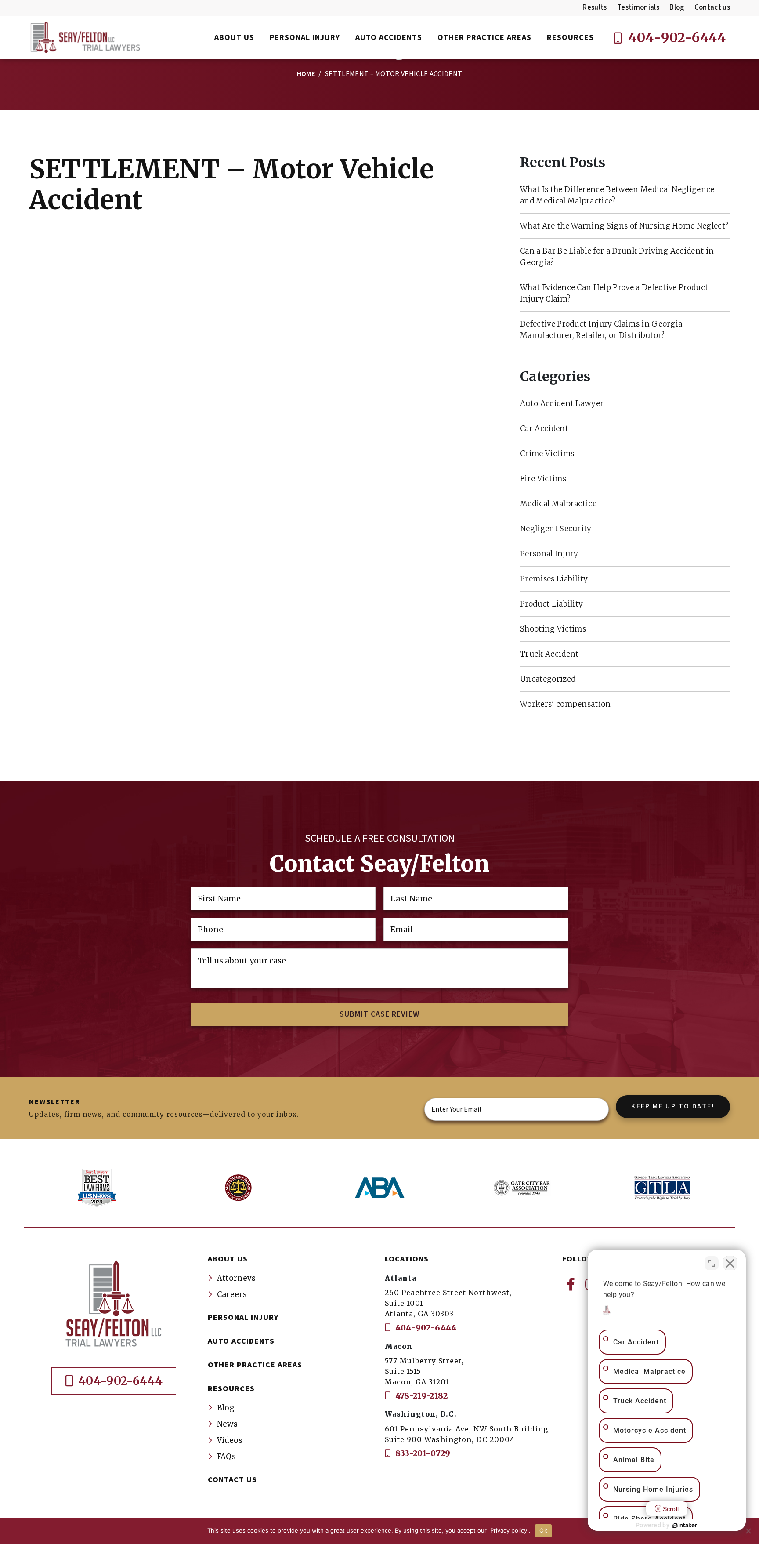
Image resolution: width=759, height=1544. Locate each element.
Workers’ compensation (565, 704)
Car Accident (544, 428)
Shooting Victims (553, 629)
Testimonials (638, 7)
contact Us (232, 1479)
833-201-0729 (421, 1453)
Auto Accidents (241, 1341)
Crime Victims (547, 453)
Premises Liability (554, 579)
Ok (543, 1530)
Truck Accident (549, 654)
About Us (228, 1258)
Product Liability (551, 604)
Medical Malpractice (558, 504)
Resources (231, 1388)
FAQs (226, 1456)
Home (306, 74)
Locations (407, 1258)
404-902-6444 (675, 37)
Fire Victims (543, 478)
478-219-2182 (420, 1396)
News (227, 1424)
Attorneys (236, 1278)
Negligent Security (556, 529)
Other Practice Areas (255, 1364)
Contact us (712, 7)
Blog (676, 7)
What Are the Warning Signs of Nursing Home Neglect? (624, 226)
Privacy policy (508, 1530)
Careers (232, 1294)
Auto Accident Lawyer (562, 403)
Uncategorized (547, 679)
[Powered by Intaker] (685, 1525)
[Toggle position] (712, 1263)
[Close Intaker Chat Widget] (730, 1263)
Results (594, 7)
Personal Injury (549, 554)
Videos (230, 1440)
